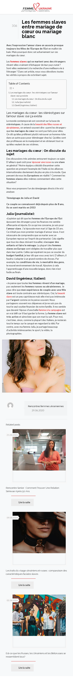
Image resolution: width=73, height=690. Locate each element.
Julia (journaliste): (23, 102)
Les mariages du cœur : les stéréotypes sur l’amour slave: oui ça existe (34, 94)
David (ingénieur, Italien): (26, 105)
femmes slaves (18, 61)
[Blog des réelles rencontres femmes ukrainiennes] (36, 7)
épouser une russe (41, 162)
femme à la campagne (50, 310)
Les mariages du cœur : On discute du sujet (33, 99)
